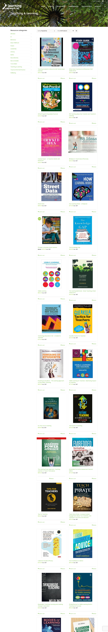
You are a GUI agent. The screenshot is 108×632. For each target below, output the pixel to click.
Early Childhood (15, 43)
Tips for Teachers (43, 514)
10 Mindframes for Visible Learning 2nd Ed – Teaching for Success (81, 605)
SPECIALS (13, 34)
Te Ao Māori (14, 64)
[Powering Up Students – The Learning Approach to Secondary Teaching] (51, 363)
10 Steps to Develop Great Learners (47, 247)
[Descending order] (54, 30)
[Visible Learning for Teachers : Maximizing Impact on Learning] (82, 363)
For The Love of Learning (44, 425)
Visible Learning (42, 291)
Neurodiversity (14, 58)
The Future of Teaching (75, 425)
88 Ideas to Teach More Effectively (78, 159)
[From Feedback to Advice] (82, 543)
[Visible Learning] (51, 274)
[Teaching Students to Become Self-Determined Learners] (51, 52)
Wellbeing (13, 73)
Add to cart (41, 78)
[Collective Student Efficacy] (51, 543)
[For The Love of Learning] (51, 408)
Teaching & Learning (16, 67)
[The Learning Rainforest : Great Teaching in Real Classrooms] (82, 274)
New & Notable (15, 61)
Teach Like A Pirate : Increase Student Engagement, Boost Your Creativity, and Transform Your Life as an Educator (80, 515)
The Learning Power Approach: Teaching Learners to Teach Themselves (49, 470)
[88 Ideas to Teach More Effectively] (82, 142)
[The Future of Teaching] (82, 408)
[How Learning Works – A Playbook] (82, 186)
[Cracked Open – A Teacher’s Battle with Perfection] (51, 142)
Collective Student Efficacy (45, 561)
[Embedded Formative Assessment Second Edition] (82, 452)
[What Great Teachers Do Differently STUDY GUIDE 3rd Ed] (82, 52)
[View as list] (76, 30)
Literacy (13, 52)
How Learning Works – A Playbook (78, 204)
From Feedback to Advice (76, 561)
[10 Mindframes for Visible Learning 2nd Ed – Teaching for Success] (82, 587)
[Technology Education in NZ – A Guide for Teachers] (51, 319)
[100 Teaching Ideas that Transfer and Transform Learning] (82, 97)
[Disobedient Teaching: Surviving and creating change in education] (51, 587)
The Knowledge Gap (74, 247)
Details (63, 78)
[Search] (105, 6)
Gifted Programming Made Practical (48, 114)
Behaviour (13, 40)
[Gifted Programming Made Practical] (51, 97)
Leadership (13, 49)
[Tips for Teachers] (51, 497)
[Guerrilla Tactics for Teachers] (82, 319)
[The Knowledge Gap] (82, 230)
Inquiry (12, 46)
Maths (12, 55)
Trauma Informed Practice (18, 70)
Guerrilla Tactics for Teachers (77, 336)
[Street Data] (51, 186)
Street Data (41, 204)
